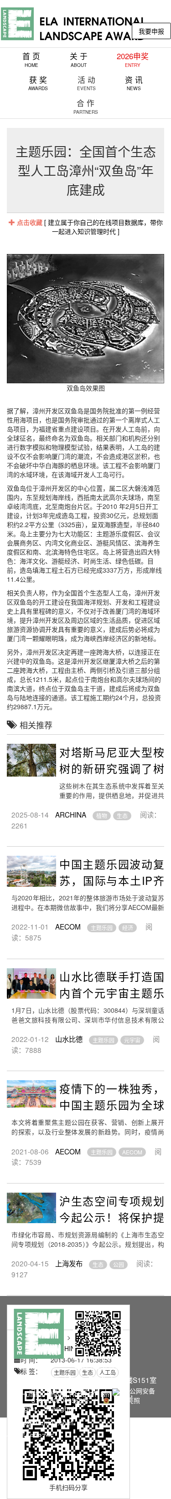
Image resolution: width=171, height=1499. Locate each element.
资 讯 (134, 83)
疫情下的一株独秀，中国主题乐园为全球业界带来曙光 (111, 1104)
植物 (101, 815)
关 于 (79, 59)
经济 (127, 927)
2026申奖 (133, 59)
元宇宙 (132, 1040)
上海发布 (69, 1263)
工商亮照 (125, 1400)
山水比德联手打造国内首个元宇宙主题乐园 (111, 992)
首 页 (31, 59)
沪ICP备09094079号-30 (63, 1390)
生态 (122, 815)
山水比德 (69, 1039)
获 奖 (38, 83)
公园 (118, 1264)
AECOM (68, 926)
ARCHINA (70, 814)
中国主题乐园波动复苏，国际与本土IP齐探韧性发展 (111, 880)
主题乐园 (102, 927)
